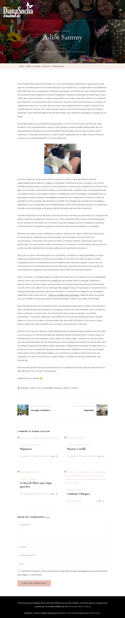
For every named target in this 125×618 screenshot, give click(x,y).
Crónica (71, 490)
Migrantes (26, 449)
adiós (33, 388)
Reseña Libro (34, 445)
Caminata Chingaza (78, 494)
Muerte (66, 388)
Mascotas (58, 388)
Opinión (66, 31)
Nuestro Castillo (76, 449)
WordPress (94, 613)
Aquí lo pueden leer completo (64, 295)
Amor (38, 388)
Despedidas (48, 388)
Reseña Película (83, 445)
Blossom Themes (66, 613)
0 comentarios (78, 52)
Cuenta (57, 31)
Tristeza (74, 388)
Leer (52, 456)
